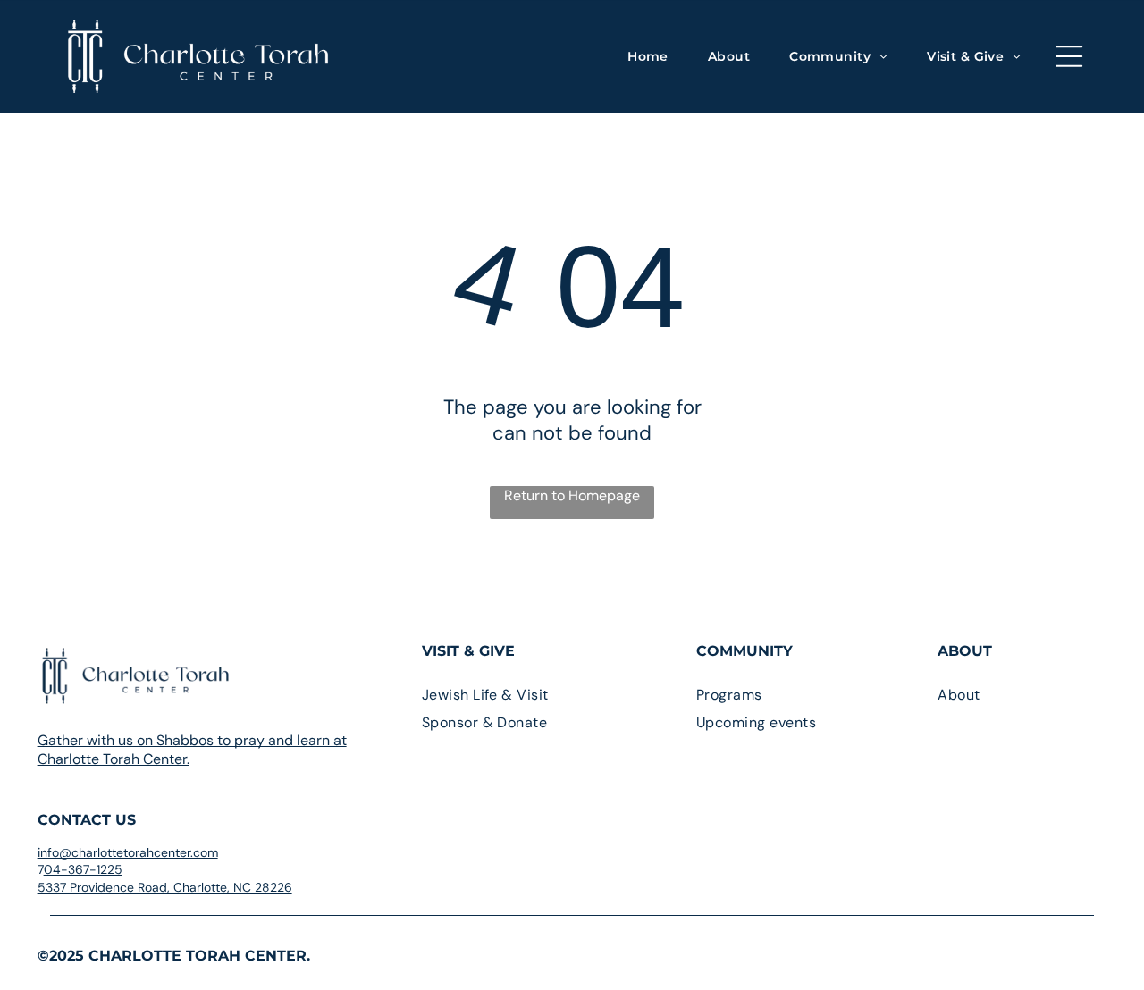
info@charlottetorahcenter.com (128, 852)
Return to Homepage (572, 495)
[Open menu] (1069, 56)
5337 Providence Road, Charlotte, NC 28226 (165, 887)
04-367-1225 (83, 869)
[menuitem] (647, 56)
